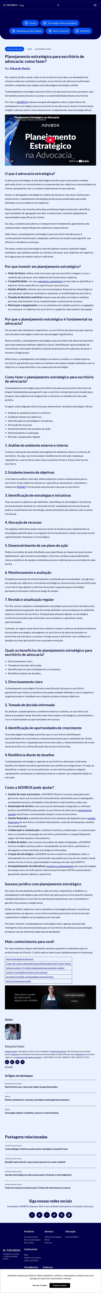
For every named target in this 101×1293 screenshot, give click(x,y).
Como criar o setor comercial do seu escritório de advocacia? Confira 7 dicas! (38, 963)
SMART (21, 486)
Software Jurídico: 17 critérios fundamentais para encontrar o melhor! (35, 968)
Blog (26, 1255)
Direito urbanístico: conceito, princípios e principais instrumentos (37, 1099)
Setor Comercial (60, 31)
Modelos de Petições (32, 1258)
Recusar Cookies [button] (40, 1285)
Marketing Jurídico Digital (29, 31)
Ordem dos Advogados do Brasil (28, 1057)
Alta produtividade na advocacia (19, 959)
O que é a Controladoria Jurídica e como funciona (26, 972)
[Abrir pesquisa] (58, 5)
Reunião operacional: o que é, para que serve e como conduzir (35, 1162)
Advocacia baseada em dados (18, 981)
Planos (47, 1240)
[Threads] (69, 1215)
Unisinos (79, 1054)
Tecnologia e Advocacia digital (62, 23)
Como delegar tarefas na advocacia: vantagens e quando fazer (36, 1149)
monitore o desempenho (60, 866)
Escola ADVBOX (72, 1237)
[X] (62, 1215)
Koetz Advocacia (58, 1051)
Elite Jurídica (29, 1243)
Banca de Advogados (32, 1240)
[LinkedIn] (17, 1062)
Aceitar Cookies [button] (59, 1285)
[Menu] (95, 5)
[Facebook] (7, 1062)
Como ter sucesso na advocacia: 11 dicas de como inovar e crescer (38, 1187)
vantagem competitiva (50, 281)
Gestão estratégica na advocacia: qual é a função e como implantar (38, 1174)
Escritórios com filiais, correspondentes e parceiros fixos (30, 977)
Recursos (48, 1243)
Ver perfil (9, 1067)
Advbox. (14, 1054)
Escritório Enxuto (31, 1237)
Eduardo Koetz (11, 1051)
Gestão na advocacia (14, 49)
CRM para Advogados (53, 1237)
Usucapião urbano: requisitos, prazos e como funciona (32, 1112)
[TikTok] (54, 1215)
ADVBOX (84, 31)
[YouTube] (22, 1062)
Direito (32, 23)
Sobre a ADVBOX (31, 1260)
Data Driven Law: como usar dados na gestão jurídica (31, 1087)
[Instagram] (12, 1062)
